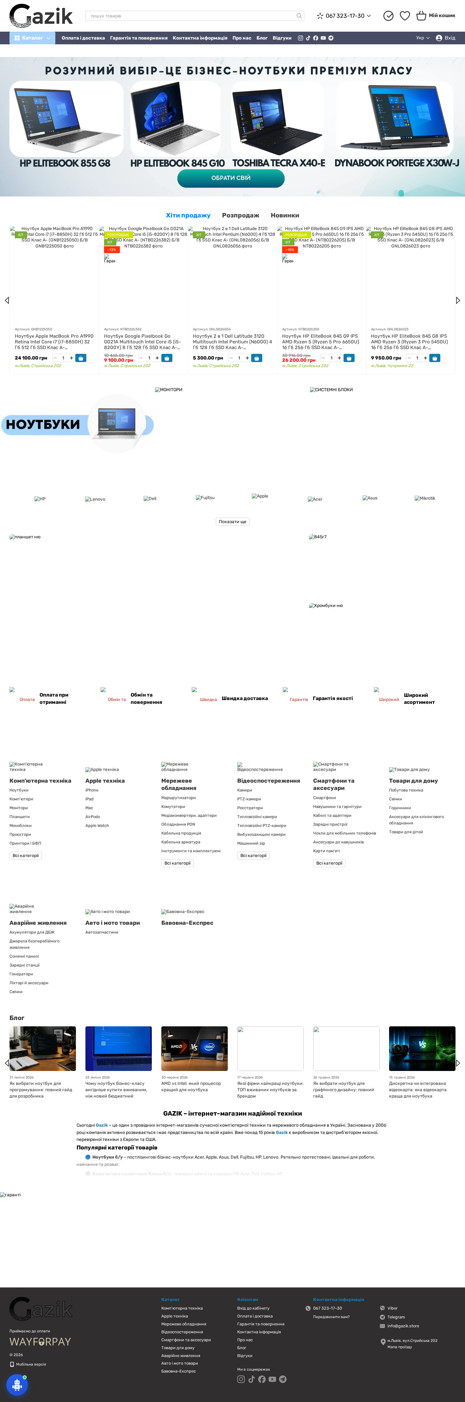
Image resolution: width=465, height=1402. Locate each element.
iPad (89, 799)
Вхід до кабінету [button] (253, 1308)
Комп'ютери (21, 799)
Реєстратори (250, 807)
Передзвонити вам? (331, 1317)
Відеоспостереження (182, 1332)
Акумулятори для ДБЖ (32, 932)
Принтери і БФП (25, 843)
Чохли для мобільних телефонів (344, 833)
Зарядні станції (24, 965)
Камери (244, 790)
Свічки (395, 799)
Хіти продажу (188, 215)
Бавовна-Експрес (178, 1371)
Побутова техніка (406, 790)
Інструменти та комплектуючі (190, 850)
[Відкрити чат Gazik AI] (17, 1385)
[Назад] (7, 300)
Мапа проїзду (400, 1347)
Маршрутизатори (178, 797)
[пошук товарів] (299, 16)
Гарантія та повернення (139, 38)
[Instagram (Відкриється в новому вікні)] (300, 38)
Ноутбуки (18, 790)
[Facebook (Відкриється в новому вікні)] (315, 38)
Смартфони (324, 797)
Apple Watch (97, 825)
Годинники (400, 807)
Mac (89, 807)
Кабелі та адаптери (332, 815)
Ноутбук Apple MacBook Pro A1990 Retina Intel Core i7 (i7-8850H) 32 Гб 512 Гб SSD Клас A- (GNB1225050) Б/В (54, 344)
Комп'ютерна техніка (182, 1308)
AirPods (92, 816)
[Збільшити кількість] (71, 358)
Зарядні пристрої (330, 824)
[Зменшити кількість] (55, 358)
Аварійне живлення (180, 1355)
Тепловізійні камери (257, 816)
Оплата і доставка (83, 38)
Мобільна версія (30, 1364)
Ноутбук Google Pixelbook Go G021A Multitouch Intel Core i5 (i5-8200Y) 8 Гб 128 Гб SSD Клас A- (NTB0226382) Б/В (142, 344)
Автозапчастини (101, 932)
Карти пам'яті (326, 850)
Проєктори (20, 834)
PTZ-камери (249, 799)
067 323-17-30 (345, 16)
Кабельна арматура (180, 842)
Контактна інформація (200, 38)
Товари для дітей (406, 831)
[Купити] (80, 358)
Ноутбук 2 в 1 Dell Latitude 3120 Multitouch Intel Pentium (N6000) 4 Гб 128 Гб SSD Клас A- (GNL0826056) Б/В (232, 344)
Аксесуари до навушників (338, 842)
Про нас (241, 38)
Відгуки (282, 38)
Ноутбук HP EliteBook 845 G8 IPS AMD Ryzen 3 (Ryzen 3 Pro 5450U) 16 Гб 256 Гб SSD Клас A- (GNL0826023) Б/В (409, 344)
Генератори (21, 974)
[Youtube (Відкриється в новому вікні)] (323, 38)
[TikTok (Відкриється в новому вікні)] (308, 38)
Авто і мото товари (179, 1363)
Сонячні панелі (24, 956)
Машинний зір (251, 843)
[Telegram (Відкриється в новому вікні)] (330, 38)
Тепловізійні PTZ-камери (261, 825)
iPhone (91, 790)
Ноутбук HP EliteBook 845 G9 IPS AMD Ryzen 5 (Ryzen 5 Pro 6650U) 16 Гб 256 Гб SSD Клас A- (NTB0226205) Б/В (320, 344)
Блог (262, 38)
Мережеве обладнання (183, 1324)
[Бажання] (405, 16)
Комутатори (173, 806)
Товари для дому (178, 1347)
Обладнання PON (178, 824)
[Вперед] (458, 300)
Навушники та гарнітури (337, 806)
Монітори (18, 807)
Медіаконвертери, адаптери (189, 815)
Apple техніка (174, 1316)
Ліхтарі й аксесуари (28, 982)
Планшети (19, 816)
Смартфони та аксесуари (186, 1339)
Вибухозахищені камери (261, 834)
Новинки (285, 215)
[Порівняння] (388, 16)
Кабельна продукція (181, 833)
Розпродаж (240, 215)
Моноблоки (20, 825)
